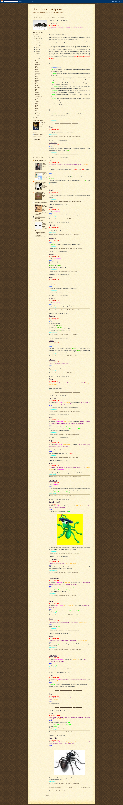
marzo (37, 55)
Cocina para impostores (40, 172)
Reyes (36, 105)
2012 (35, 36)
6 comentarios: (75, 122)
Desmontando (38, 99)
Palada (36, 82)
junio (37, 49)
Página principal (38, 17)
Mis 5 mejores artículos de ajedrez (44, 185)
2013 (35, 34)
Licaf (36, 67)
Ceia (36, 66)
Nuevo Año (38, 113)
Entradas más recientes (55, 787)
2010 (35, 117)
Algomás (37, 71)
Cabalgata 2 (38, 106)
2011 (35, 115)
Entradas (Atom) (60, 791)
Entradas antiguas (85, 787)
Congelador (38, 98)
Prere (36, 108)
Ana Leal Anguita (39, 220)
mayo (37, 51)
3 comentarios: (76, 392)
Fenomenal (37, 94)
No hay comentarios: (76, 136)
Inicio (70, 787)
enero (37, 58)
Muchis (37, 92)
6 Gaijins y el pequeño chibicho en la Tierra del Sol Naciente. (40, 233)
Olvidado (37, 83)
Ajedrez (47, 17)
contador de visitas (37, 136)
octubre (37, 42)
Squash (54, 17)
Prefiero (37, 78)
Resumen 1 (37, 60)
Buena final (37, 64)
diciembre (38, 38)
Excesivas (37, 87)
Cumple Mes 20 (38, 96)
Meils (36, 103)
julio (37, 47)
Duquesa (37, 80)
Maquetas (61, 17)
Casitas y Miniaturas (39, 192)
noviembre (38, 40)
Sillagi (36, 112)
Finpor (36, 90)
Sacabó (37, 101)
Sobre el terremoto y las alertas (40, 237)
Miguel (43, 122)
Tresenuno (37, 73)
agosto (37, 45)
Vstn (36, 89)
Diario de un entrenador (40, 182)
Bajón (36, 85)
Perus (36, 69)
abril (37, 53)
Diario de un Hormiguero (47, 9)
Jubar (36, 62)
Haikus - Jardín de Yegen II (44, 165)
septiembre (38, 43)
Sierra (36, 76)
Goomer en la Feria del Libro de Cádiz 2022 (44, 175)
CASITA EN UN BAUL (44, 195)
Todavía (37, 75)
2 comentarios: (74, 154)
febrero (37, 57)
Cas (36, 110)
